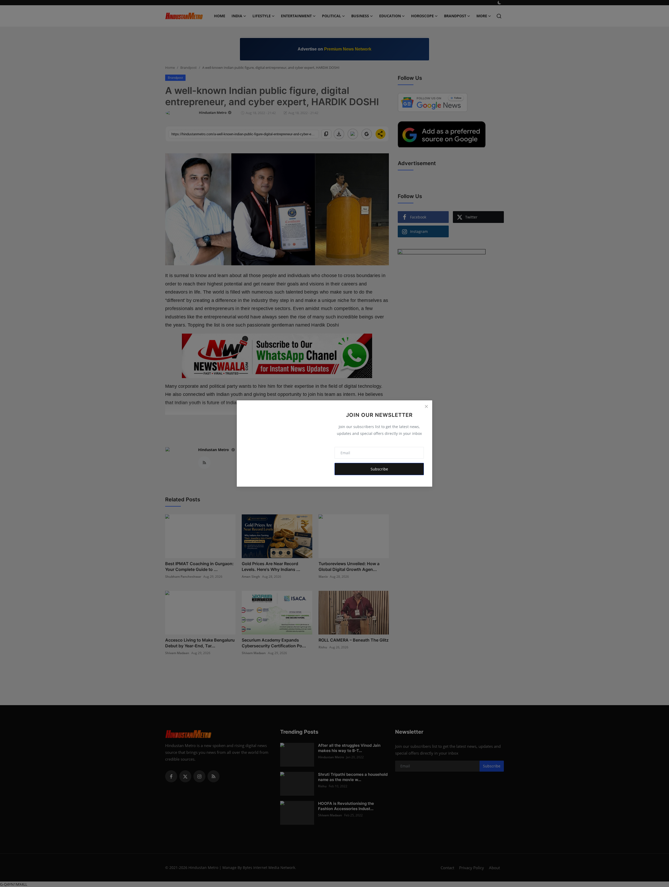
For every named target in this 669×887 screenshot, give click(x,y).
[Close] (426, 406)
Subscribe (379, 469)
